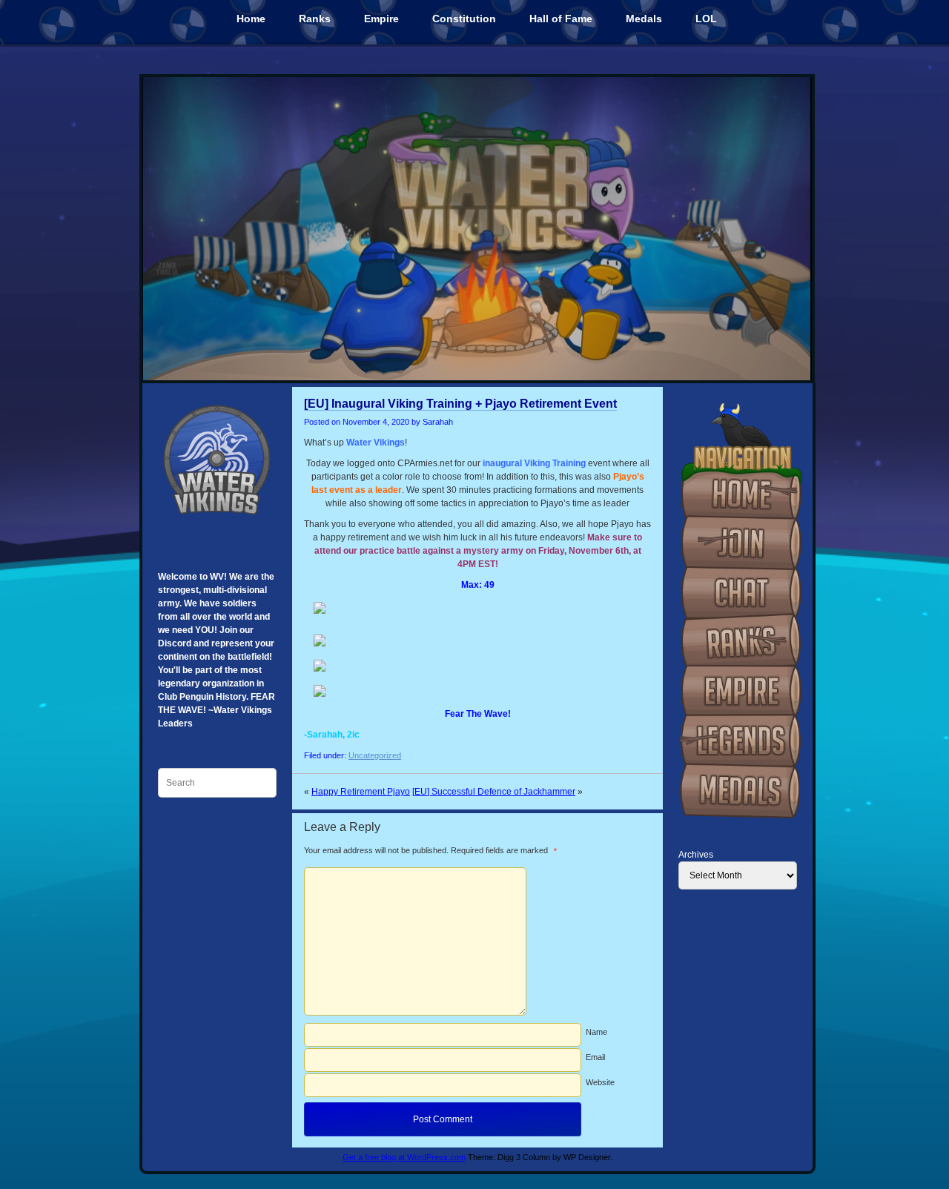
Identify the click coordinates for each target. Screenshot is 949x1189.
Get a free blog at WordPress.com (404, 1157)
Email (595, 1057)
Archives (695, 854)
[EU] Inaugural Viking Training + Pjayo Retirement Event (460, 403)
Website (600, 1082)
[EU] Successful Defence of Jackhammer (493, 791)
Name (596, 1031)
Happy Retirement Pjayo (360, 791)
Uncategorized (374, 755)
